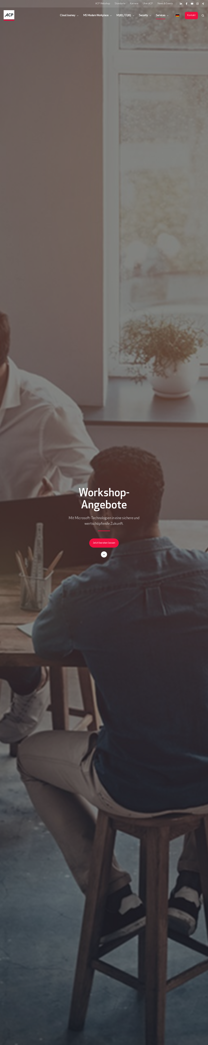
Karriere (134, 3)
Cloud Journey (67, 15)
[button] (202, 15)
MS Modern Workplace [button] (96, 15)
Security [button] (143, 15)
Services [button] (160, 15)
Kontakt (191, 15)
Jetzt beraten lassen (104, 543)
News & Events (165, 3)
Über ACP (148, 3)
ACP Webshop (102, 3)
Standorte (120, 3)
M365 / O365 (123, 15)
